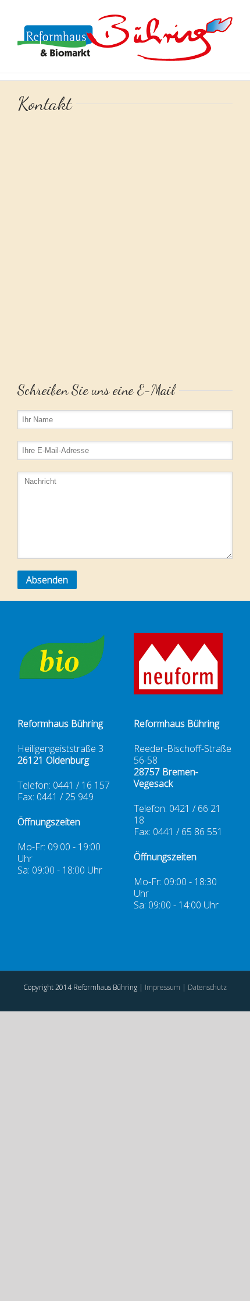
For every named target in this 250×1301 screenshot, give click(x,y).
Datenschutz (207, 987)
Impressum (163, 987)
